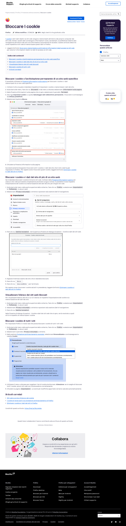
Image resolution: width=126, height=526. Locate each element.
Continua (110, 38)
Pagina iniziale (9, 12)
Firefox (18, 12)
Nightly (61, 497)
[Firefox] (7, 20)
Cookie (52, 522)
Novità (78, 21)
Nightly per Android (66, 500)
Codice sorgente (11, 492)
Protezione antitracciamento (30, 12)
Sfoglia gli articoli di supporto (30, 4)
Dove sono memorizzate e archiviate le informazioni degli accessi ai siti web (47, 48)
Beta (60, 490)
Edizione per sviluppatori (68, 487)
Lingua (100, 512)
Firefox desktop (38, 490)
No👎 (113, 99)
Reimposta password (91, 493)
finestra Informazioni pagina (62, 180)
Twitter (8, 495)
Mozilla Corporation (60, 512)
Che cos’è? (88, 490)
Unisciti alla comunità (13, 499)
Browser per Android (40, 493)
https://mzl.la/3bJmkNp (33, 408)
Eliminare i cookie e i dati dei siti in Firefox (22, 403)
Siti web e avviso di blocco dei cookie (20, 398)
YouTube (115, 522)
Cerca (118, 14)
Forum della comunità (53, 4)
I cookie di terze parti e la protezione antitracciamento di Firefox (30, 401)
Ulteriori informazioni (60, 453)
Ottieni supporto (90, 500)
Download (36, 487)
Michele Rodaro (48, 425)
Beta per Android (65, 493)
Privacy (83, 21)
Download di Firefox (76, 18)
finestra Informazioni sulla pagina (34, 81)
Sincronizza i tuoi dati (92, 497)
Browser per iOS (39, 497)
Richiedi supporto (72, 4)
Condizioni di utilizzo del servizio (28, 522)
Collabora (86, 4)
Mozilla (10, 474)
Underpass (41, 425)
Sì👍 (107, 99)
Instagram (120, 522)
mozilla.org (9, 522)
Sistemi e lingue (71, 21)
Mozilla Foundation (19, 512)
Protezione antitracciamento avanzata (30, 334)
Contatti (61, 522)
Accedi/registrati (113, 3)
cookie (8, 39)
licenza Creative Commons (25, 518)
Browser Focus (38, 500)
